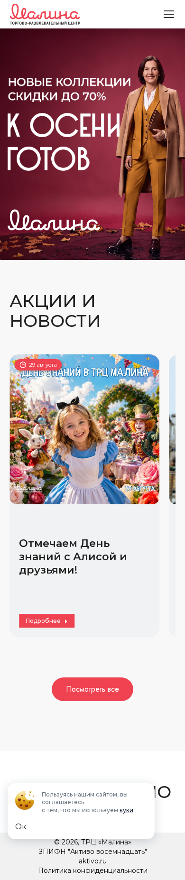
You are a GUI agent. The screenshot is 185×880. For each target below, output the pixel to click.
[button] (22, 490)
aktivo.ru (93, 861)
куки (126, 810)
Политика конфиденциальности (93, 870)
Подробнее (43, 620)
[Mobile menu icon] (169, 14)
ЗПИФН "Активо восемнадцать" (92, 851)
